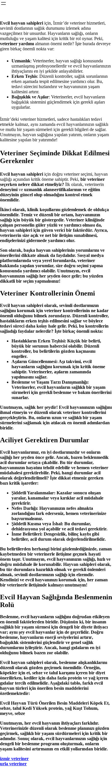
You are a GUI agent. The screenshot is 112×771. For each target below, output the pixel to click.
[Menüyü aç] (3, 3)
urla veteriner (13, 763)
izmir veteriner (14, 758)
